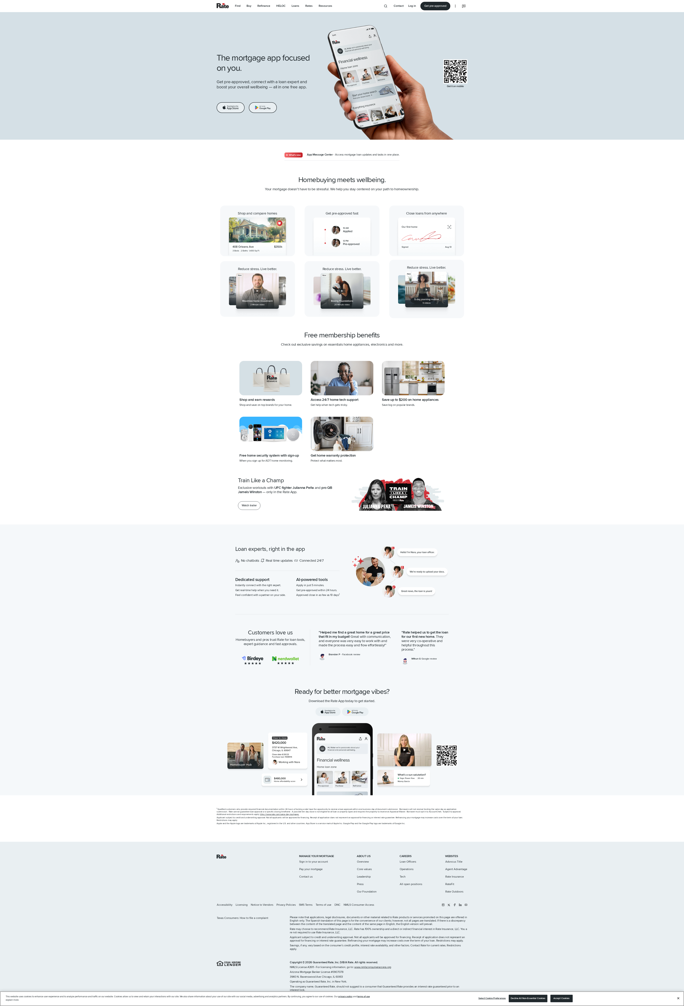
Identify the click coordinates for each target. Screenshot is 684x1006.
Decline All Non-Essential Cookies (528, 998)
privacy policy (345, 996)
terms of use (363, 996)
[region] (342, 998)
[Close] (678, 998)
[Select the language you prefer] (463, 6)
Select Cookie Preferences (492, 998)
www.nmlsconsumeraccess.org (372, 967)
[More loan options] (455, 6)
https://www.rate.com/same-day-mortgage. (279, 814)
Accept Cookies (561, 998)
